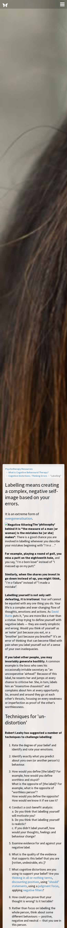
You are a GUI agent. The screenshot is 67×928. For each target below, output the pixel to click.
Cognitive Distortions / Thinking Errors (27, 475)
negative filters (33, 890)
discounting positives (25, 882)
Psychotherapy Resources (19, 468)
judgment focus (48, 886)
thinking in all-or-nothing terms (32, 878)
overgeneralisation (18, 518)
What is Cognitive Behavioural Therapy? (28, 472)
